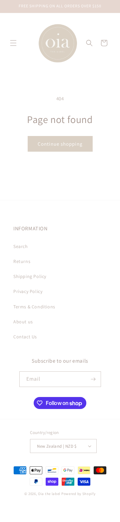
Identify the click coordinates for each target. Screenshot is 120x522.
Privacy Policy (27, 291)
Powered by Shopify (78, 493)
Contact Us (25, 337)
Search (20, 246)
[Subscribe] (93, 379)
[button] (13, 43)
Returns (21, 261)
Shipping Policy (29, 276)
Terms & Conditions (34, 307)
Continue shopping (60, 144)
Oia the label (49, 493)
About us (23, 322)
